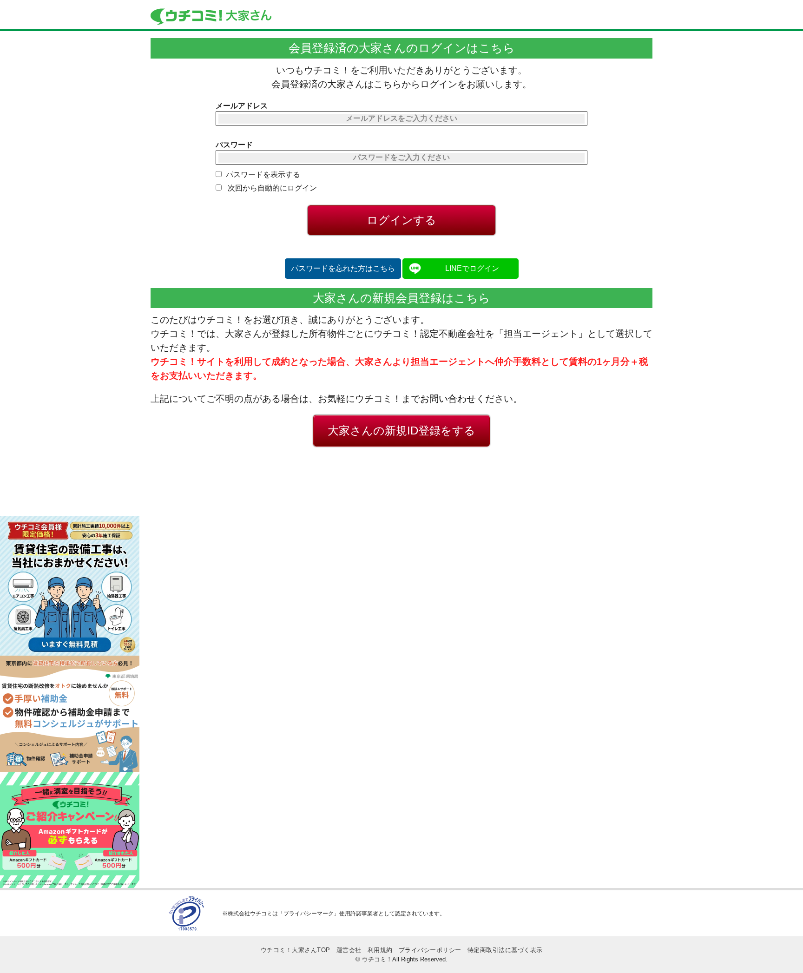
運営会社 (349, 950)
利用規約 (380, 950)
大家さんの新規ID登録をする (401, 430)
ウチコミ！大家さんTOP (295, 950)
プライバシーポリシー (430, 950)
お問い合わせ (448, 399)
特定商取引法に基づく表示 (505, 950)
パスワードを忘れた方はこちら (343, 268)
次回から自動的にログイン (271, 188)
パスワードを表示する (263, 174)
